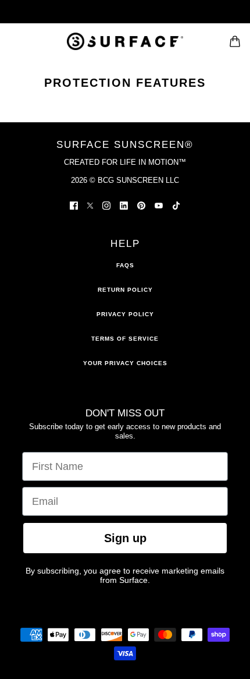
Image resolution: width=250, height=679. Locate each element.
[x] (90, 205)
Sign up (125, 538)
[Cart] (235, 41)
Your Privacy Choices (125, 363)
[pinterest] (141, 205)
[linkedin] (124, 205)
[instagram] (106, 205)
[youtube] (158, 205)
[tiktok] (176, 205)
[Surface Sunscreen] (125, 41)
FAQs (125, 265)
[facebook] (74, 205)
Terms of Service (125, 338)
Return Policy (125, 290)
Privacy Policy (125, 314)
